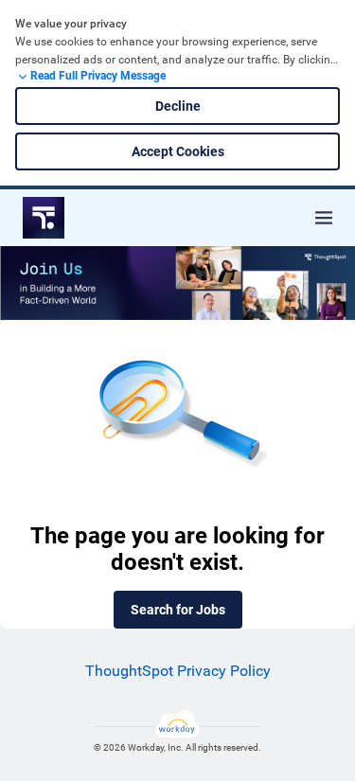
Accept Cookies (178, 151)
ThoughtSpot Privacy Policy (178, 671)
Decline (178, 106)
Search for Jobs (178, 609)
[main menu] (324, 217)
